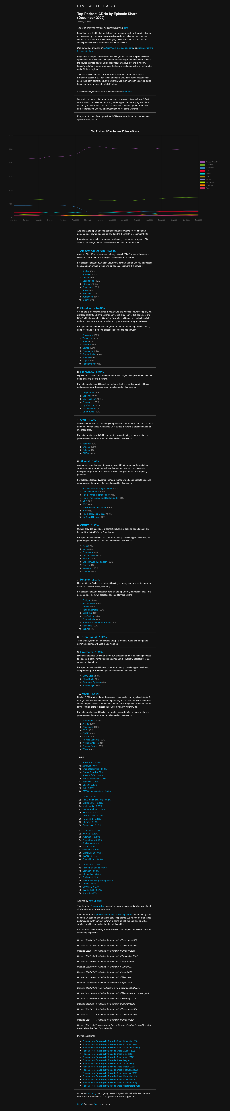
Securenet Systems (92, 682)
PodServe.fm (89, 363)
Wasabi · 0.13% (90, 846)
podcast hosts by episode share (118, 47)
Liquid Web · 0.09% (92, 864)
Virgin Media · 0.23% (92, 806)
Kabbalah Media (90, 609)
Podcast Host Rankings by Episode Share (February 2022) (110, 1069)
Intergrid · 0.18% (90, 821)
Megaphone (88, 392)
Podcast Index (97, 905)
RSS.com (87, 283)
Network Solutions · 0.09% (95, 867)
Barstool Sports (90, 746)
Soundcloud (88, 280)
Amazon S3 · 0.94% (92, 762)
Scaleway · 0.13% (91, 843)
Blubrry (86, 299)
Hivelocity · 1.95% (91, 652)
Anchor (86, 271)
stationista (87, 625)
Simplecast (88, 287)
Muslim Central (90, 555)
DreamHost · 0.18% (92, 825)
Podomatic (88, 350)
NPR (85, 501)
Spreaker (87, 274)
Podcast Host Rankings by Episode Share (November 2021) (111, 1079)
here (126, 27)
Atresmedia (88, 726)
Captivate (87, 395)
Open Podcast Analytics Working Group (113, 914)
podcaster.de (89, 603)
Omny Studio (89, 675)
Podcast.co (88, 402)
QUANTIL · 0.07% (91, 886)
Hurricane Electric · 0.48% (95, 778)
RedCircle (87, 293)
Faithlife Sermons (91, 739)
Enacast (86, 446)
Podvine (86, 564)
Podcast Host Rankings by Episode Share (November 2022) (111, 1041)
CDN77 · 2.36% (89, 525)
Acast (85, 290)
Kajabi (86, 360)
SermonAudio (89, 354)
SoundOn (87, 344)
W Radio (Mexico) (91, 742)
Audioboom (88, 296)
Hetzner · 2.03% (90, 579)
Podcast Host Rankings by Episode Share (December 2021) (111, 1076)
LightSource (88, 405)
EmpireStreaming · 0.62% (95, 768)
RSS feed (127, 91)
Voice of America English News (97, 488)
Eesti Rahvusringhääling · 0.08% (98, 880)
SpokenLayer (89, 685)
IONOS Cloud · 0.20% (93, 815)
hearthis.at (87, 612)
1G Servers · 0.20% (92, 818)
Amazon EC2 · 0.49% (93, 775)
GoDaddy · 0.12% (91, 849)
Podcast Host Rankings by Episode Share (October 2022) (110, 1044)
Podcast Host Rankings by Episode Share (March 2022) (109, 1066)
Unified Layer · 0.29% (93, 802)
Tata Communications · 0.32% (97, 799)
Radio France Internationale (96, 494)
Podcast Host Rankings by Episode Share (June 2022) (108, 1057)
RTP (85, 730)
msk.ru (86, 628)
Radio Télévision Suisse (94, 513)
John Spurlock (95, 900)
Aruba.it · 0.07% (90, 893)
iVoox (85, 545)
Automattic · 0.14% (91, 836)
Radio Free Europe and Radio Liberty (100, 497)
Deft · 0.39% (88, 787)
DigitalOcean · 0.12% (92, 852)
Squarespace (89, 720)
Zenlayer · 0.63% (90, 765)
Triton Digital (89, 678)
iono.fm (86, 606)
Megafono (87, 568)
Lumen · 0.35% (90, 796)
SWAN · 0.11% (89, 855)
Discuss (97, 1104)
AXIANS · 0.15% (90, 833)
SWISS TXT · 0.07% (92, 889)
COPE (86, 733)
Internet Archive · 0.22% (94, 809)
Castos (86, 347)
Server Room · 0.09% (93, 859)
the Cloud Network (91, 517)
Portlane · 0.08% (90, 877)
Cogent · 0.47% (90, 784)
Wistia (85, 749)
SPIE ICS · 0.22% (91, 812)
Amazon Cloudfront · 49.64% (98, 250)
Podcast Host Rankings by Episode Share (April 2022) (108, 1063)
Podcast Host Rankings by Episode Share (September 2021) (111, 1085)
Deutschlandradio (91, 491)
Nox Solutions (89, 408)
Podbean (87, 443)
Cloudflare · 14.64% (92, 308)
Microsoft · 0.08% (91, 870)
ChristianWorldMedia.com (95, 561)
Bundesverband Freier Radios (97, 622)
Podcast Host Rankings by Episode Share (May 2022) (108, 1060)
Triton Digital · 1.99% (93, 637)
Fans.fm (86, 558)
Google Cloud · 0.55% (93, 772)
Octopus (86, 449)
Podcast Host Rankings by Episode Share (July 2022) (108, 1053)
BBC (85, 504)
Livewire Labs (96, 5)
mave (85, 549)
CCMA (86, 736)
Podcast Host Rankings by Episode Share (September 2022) (111, 1047)
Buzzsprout (88, 335)
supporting (91, 1093)
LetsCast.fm (88, 616)
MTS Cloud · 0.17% (92, 830)
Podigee (87, 600)
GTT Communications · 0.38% (97, 791)
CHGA (86, 453)
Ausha (86, 341)
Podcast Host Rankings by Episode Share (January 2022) (110, 1072)
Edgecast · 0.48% (91, 781)
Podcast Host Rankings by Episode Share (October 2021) (110, 1082)
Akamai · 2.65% (90, 461)
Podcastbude (89, 619)
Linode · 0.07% (90, 883)
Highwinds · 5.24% (92, 372)
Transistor (87, 338)
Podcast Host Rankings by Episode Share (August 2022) (109, 1050)
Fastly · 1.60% (90, 693)
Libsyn (86, 277)
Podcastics (88, 552)
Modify (80, 1104)
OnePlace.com (89, 398)
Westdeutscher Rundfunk (94, 507)
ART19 (86, 723)
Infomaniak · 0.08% (91, 873)
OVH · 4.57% (88, 420)
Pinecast (87, 357)
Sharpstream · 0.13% (92, 840)
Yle (84, 510)
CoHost (86, 571)
